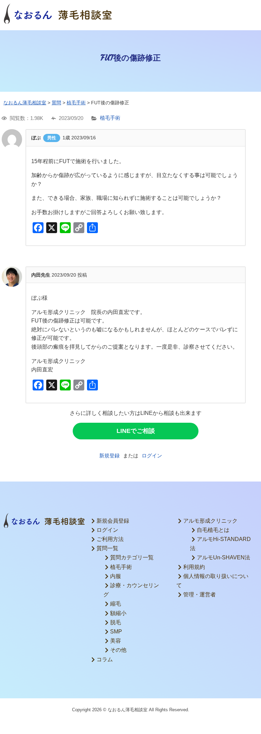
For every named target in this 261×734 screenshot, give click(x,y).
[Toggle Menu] (248, 13)
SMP (116, 631)
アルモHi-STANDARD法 (220, 543)
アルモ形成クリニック (210, 521)
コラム (105, 659)
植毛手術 (110, 118)
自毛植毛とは (213, 530)
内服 (115, 576)
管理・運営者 (199, 594)
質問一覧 (107, 548)
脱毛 (115, 622)
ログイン (152, 455)
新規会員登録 (113, 521)
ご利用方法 (110, 539)
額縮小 (118, 613)
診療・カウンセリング (131, 589)
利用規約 (194, 567)
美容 (115, 641)
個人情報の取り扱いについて (212, 580)
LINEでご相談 (136, 430)
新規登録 (109, 455)
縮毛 (115, 604)
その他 (118, 650)
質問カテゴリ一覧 (132, 557)
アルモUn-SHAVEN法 (223, 557)
